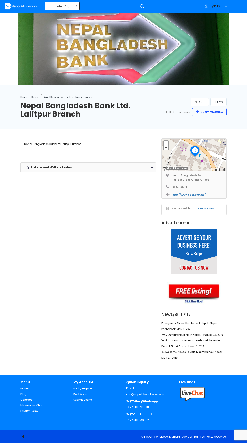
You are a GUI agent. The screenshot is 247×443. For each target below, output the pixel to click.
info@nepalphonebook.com (145, 394)
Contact (26, 400)
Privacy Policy (29, 411)
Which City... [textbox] (64, 6)
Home (23, 97)
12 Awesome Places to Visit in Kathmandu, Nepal (191, 352)
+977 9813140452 (137, 420)
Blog (23, 394)
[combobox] (62, 6)
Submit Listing (82, 400)
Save (220, 101)
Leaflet (218, 170)
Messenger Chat (31, 405)
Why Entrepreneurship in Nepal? (181, 335)
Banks (34, 97)
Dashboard (80, 394)
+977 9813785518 (137, 407)
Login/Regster (82, 388)
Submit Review (211, 112)
